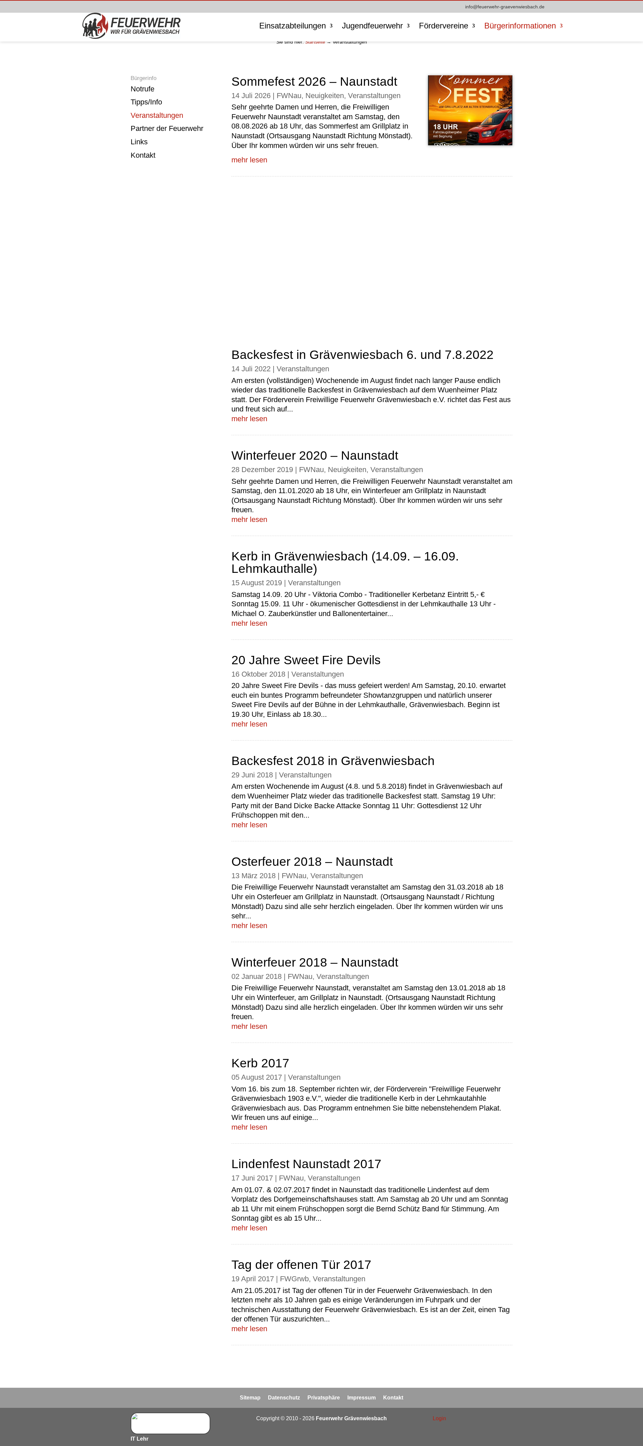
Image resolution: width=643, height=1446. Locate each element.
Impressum (361, 1397)
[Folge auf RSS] (507, 1419)
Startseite (315, 42)
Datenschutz (284, 1397)
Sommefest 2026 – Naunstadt (314, 81)
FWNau (289, 95)
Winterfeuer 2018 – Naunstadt (314, 962)
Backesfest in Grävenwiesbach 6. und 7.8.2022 (362, 355)
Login (439, 1418)
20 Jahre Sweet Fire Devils (306, 660)
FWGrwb (294, 1279)
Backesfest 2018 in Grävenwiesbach (333, 761)
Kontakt (143, 155)
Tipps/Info (146, 102)
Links (139, 142)
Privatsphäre (323, 1397)
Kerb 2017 (260, 1063)
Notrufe (142, 89)
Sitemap (250, 1397)
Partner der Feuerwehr (167, 128)
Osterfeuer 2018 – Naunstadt (312, 861)
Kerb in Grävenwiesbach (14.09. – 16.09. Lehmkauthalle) (345, 562)
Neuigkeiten (324, 95)
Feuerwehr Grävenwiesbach (350, 1418)
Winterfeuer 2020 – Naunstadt (314, 455)
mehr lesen (249, 160)
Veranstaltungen (157, 115)
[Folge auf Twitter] (493, 1419)
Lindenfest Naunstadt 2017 (306, 1164)
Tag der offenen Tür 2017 (301, 1265)
